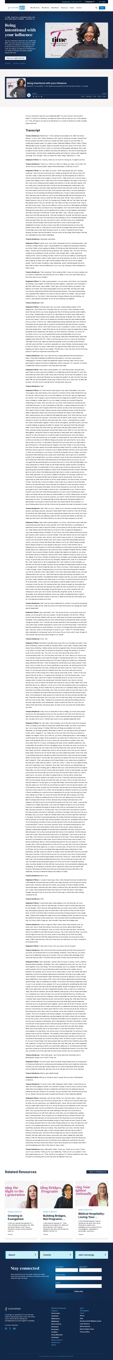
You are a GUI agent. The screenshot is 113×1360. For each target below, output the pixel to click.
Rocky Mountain (57, 1335)
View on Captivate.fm (15, 58)
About (53, 1345)
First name (59, 1267)
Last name (82, 1267)
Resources (64, 7)
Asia (81, 1318)
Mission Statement (58, 1308)
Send (82, 1313)
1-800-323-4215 (76, 2)
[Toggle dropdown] (85, 1)
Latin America (85, 1324)
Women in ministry (19, 63)
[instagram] (10, 1328)
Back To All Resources (98, 1172)
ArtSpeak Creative (67, 1356)
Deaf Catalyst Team (87, 1329)
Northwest (55, 1329)
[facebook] (6, 1328)
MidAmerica (55, 1318)
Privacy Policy (85, 1332)
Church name (60, 1275)
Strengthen (84, 1311)
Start (82, 1308)
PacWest (54, 1332)
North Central (56, 1324)
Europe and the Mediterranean (90, 1321)
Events (72, 7)
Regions (54, 1311)
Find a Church (56, 1340)
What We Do (55, 7)
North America (85, 1326)
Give (102, 8)
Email (57, 1283)
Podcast (7, 63)
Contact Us (66, 2)
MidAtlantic (55, 1321)
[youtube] (14, 1328)
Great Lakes (55, 1313)
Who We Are (45, 7)
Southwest (55, 1337)
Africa (82, 1316)
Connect (79, 7)
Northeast (54, 1327)
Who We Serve (35, 7)
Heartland (54, 1316)
